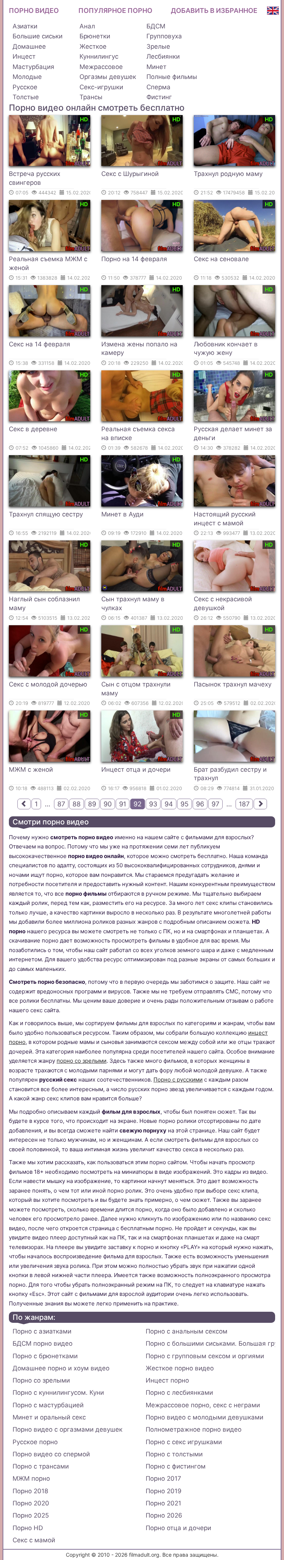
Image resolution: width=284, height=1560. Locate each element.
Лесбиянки (163, 56)
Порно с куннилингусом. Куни (58, 1392)
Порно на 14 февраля (134, 259)
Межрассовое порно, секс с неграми (203, 1405)
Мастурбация (33, 66)
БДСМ (155, 26)
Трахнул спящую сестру (46, 514)
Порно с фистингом (176, 1466)
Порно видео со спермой (51, 1454)
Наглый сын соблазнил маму (44, 603)
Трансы (91, 97)
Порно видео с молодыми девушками (204, 1417)
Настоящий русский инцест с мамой (225, 519)
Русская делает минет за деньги (233, 433)
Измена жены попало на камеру (139, 348)
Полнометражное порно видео (193, 1429)
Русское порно (35, 1442)
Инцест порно (167, 1380)
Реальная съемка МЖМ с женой (48, 263)
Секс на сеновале (221, 259)
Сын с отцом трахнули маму (135, 689)
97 (215, 804)
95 (184, 804)
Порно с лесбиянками (179, 1392)
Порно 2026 (164, 1515)
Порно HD (28, 1528)
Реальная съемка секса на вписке (138, 433)
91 (122, 804)
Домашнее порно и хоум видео (61, 1368)
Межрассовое (101, 66)
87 (61, 804)
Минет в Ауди (122, 514)
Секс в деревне (33, 429)
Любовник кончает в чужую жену (226, 348)
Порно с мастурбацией (48, 1405)
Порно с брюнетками (45, 1356)
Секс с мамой (34, 1540)
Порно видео (34, 10)
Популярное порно (115, 10)
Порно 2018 (30, 1491)
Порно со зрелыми (41, 1380)
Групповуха (164, 36)
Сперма (158, 87)
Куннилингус (99, 56)
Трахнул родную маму (228, 173)
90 (108, 804)
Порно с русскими (178, 1079)
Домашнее (29, 46)
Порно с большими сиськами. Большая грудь (210, 1343)
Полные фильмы (171, 76)
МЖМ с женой (31, 769)
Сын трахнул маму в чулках (133, 603)
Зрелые (158, 46)
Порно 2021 (163, 1503)
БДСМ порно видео (42, 1343)
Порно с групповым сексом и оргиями (205, 1356)
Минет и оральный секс (49, 1417)
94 (169, 804)
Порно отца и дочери (178, 1528)
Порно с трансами (41, 1466)
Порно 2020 (31, 1503)
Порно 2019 (164, 1491)
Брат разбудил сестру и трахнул (230, 774)
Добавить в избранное (214, 10)
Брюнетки (95, 36)
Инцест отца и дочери (135, 769)
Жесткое (93, 46)
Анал (87, 26)
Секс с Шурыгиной (130, 173)
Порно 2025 (31, 1515)
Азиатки (25, 26)
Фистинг (159, 97)
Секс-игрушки (101, 87)
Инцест (24, 56)
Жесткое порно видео (180, 1368)
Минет (156, 66)
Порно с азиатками (42, 1331)
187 (244, 804)
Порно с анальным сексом (186, 1331)
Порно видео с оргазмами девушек (67, 1429)
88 (76, 804)
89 (92, 804)
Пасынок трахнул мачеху (232, 684)
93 (153, 804)
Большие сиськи (37, 36)
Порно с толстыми (174, 1454)
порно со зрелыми (81, 1060)
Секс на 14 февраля (39, 344)
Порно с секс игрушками (184, 1442)
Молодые (27, 76)
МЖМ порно (31, 1478)
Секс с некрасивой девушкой (223, 603)
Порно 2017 (163, 1478)
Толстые (26, 97)
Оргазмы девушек (108, 76)
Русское (25, 87)
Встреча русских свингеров (34, 178)
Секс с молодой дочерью (48, 684)
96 (200, 804)
